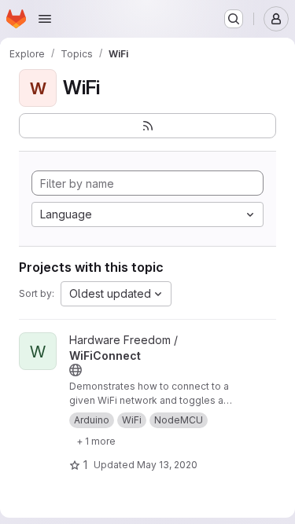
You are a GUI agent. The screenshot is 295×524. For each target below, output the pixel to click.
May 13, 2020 (167, 465)
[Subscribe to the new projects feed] (147, 125)
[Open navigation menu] (44, 18)
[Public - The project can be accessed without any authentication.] (75, 370)
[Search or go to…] (233, 18)
